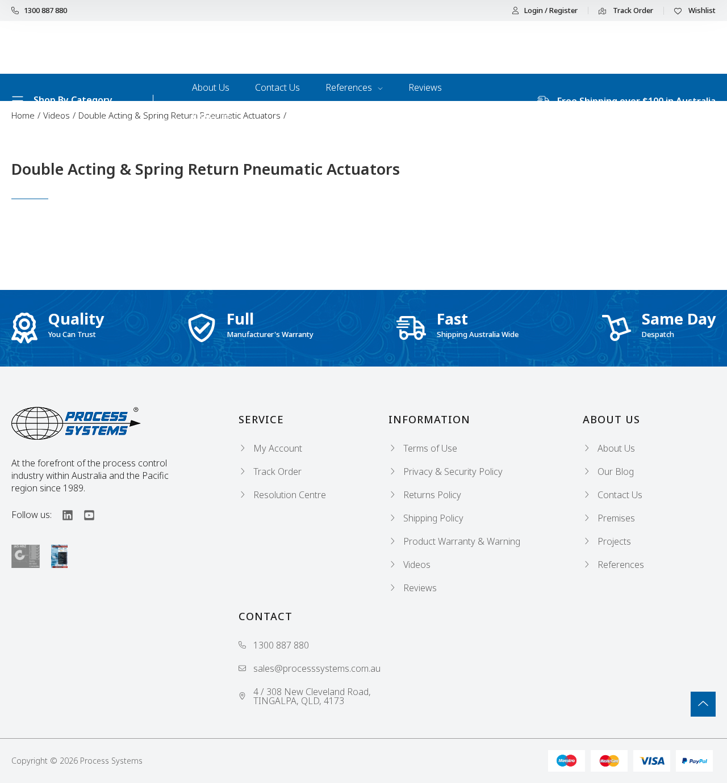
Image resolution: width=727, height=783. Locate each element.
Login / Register (551, 10)
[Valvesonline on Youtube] (84, 514)
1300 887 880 (45, 10)
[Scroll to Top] (703, 704)
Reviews (425, 87)
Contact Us (277, 87)
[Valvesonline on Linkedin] (62, 514)
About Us (210, 87)
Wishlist (701, 11)
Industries (212, 114)
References (349, 87)
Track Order (632, 11)
